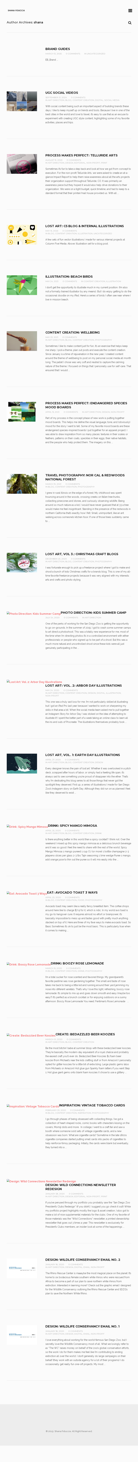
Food (81, 900)
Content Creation (83, 100)
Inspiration (84, 1113)
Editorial (79, 162)
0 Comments (73, 53)
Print (104, 162)
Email (86, 1267)
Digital (99, 100)
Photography (103, 340)
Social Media (111, 100)
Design (69, 162)
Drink (98, 833)
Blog (68, 100)
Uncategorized (96, 53)
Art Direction (56, 100)
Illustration (85, 233)
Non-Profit (93, 162)
